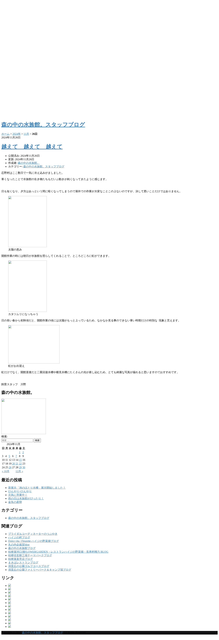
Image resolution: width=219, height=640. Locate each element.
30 (23, 467)
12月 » (19, 471)
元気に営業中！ (17, 494)
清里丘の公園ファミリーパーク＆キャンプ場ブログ (39, 569)
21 (17, 463)
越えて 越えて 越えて (32, 147)
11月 (26, 133)
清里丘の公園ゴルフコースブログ (28, 566)
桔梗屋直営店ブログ (20, 558)
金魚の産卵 (15, 502)
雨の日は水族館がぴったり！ (26, 498)
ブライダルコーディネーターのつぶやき (32, 533)
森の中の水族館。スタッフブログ (43, 166)
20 (13, 463)
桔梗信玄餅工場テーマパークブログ (30, 555)
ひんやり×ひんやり (20, 491)
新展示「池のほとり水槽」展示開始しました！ (37, 487)
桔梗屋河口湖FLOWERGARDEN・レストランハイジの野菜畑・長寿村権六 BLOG (58, 551)
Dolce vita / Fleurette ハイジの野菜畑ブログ (33, 541)
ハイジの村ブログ (19, 537)
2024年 (16, 133)
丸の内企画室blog (18, 544)
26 (10, 467)
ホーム (5, 133)
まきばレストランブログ (23, 562)
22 (20, 463)
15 (20, 459)
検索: (4, 436)
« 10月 (5, 471)
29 (20, 467)
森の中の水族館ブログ (22, 548)
